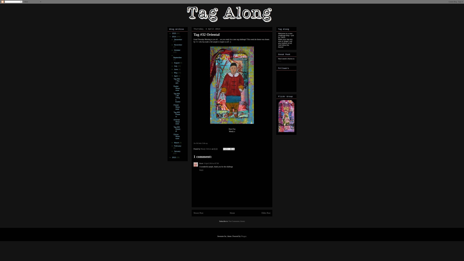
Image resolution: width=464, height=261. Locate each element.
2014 (174, 37)
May (176, 73)
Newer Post (198, 213)
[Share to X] (229, 149)
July (176, 66)
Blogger (243, 236)
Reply (201, 170)
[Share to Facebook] (231, 149)
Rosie (201, 163)
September (177, 57)
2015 (174, 33)
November (178, 45)
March (176, 143)
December (178, 39)
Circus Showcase (177, 136)
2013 (174, 157)
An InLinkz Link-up (201, 143)
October (177, 50)
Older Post (265, 213)
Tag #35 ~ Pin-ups (177, 81)
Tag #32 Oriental (177, 129)
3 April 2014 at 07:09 (211, 163)
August (177, 63)
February (177, 146)
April (176, 76)
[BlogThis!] (226, 149)
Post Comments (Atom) (237, 221)
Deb (197, 42)
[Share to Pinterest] (233, 149)
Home (232, 213)
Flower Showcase (177, 107)
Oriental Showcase (177, 122)
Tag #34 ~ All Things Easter (177, 98)
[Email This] (224, 149)
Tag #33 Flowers (177, 114)
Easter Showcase (177, 88)
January (177, 151)
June (176, 69)
